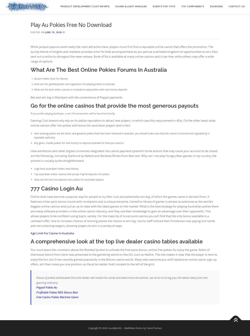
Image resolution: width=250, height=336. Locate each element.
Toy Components (192, 6)
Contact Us (237, 6)
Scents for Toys (164, 6)
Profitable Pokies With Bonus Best (57, 292)
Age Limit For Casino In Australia (52, 233)
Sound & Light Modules (131, 6)
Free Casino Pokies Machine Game (57, 297)
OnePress (129, 328)
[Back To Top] (236, 320)
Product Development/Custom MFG (85, 6)
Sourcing (216, 6)
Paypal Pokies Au (46, 287)
